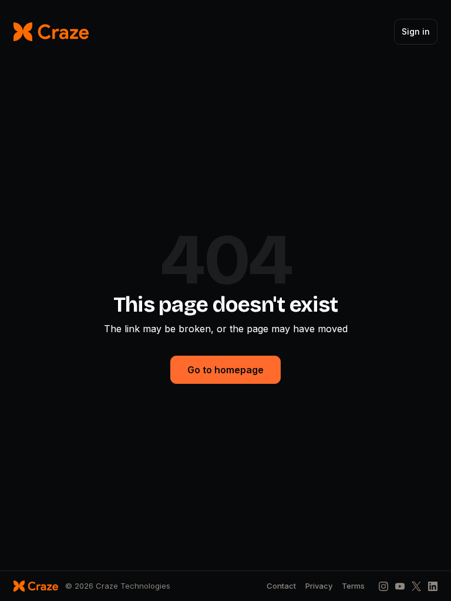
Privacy (318, 586)
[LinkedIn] (432, 586)
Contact (281, 586)
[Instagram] (383, 586)
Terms (353, 586)
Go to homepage (225, 370)
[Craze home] (51, 31)
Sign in (416, 31)
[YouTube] (400, 586)
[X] (416, 586)
